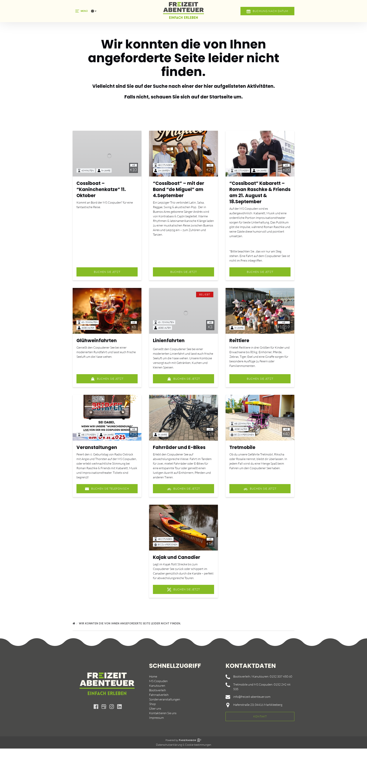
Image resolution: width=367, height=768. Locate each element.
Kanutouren (157, 685)
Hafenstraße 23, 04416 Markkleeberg (257, 705)
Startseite (221, 97)
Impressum (156, 718)
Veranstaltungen (96, 447)
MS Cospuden (158, 681)
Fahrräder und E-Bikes (179, 447)
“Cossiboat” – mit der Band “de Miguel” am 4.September (178, 189)
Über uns (155, 708)
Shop (152, 704)
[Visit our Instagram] (111, 706)
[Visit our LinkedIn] (119, 706)
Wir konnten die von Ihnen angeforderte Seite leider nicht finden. (130, 623)
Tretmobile (242, 447)
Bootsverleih (157, 690)
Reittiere (239, 340)
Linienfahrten (169, 340)
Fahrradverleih (159, 695)
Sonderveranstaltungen (164, 699)
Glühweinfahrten (96, 340)
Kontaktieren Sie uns (162, 713)
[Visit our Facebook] (96, 706)
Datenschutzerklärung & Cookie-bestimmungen (183, 744)
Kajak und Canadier (176, 557)
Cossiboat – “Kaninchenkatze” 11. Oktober (101, 189)
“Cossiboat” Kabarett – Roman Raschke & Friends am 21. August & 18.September (260, 192)
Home (153, 676)
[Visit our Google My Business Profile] (103, 706)
